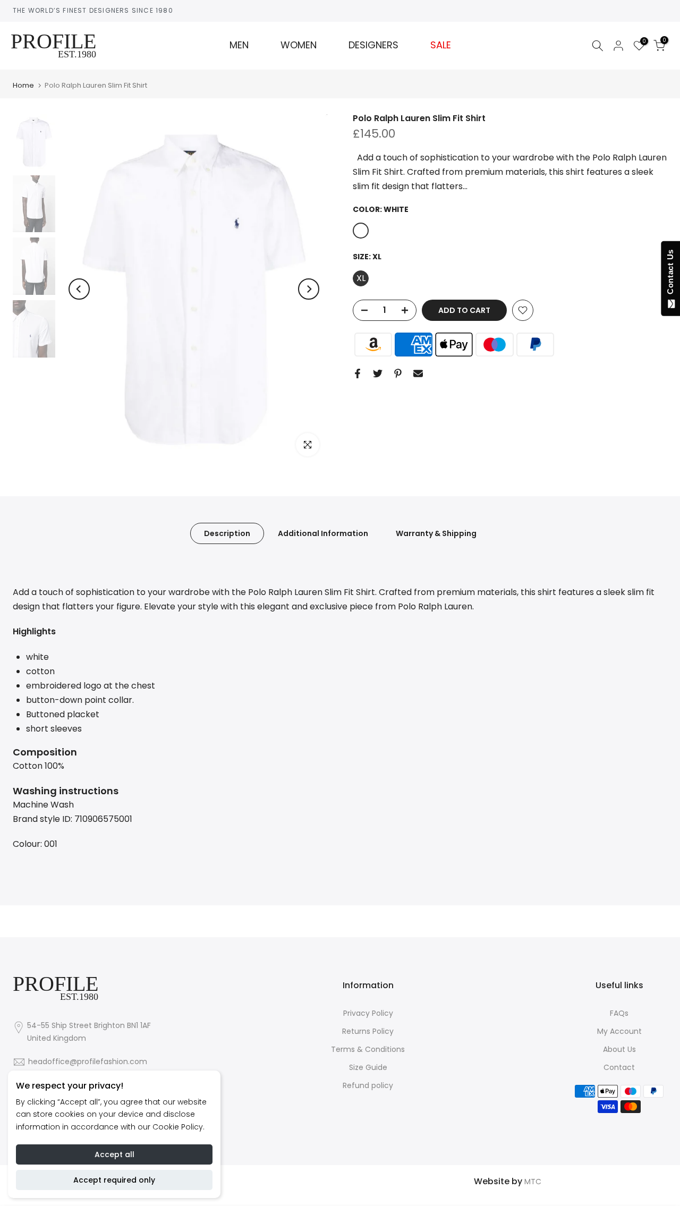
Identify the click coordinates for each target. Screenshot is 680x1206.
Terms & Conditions (368, 1049)
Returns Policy (368, 1031)
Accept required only (114, 1180)
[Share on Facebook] (357, 373)
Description (227, 533)
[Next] (308, 289)
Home (23, 85)
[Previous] (79, 289)
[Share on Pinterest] (398, 373)
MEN (239, 45)
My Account (619, 1031)
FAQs (619, 1013)
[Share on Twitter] (377, 373)
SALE (440, 45)
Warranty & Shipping (436, 533)
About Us (619, 1049)
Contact (619, 1067)
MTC (532, 1181)
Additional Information (323, 533)
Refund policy (368, 1085)
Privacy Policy (368, 1013)
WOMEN (298, 45)
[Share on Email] (418, 373)
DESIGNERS (373, 45)
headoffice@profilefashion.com (87, 1061)
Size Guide (368, 1067)
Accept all (114, 1154)
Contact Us (670, 274)
